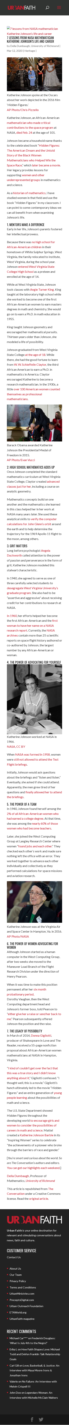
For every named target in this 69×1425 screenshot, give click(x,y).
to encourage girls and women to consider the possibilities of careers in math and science (33, 1125)
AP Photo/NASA (18, 936)
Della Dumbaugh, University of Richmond (34, 46)
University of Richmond (40, 1180)
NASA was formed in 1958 (32, 754)
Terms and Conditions (23, 1287)
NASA (11, 746)
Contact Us (14, 1257)
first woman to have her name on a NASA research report (32, 625)
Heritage (30, 50)
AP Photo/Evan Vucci (21, 460)
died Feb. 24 (24, 132)
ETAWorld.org (18, 1312)
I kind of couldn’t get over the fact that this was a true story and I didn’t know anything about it (32, 1073)
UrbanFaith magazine (22, 1318)
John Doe (15, 1392)
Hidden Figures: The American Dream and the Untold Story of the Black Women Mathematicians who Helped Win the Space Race (33, 155)
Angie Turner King (42, 289)
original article (38, 1198)
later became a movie (46, 165)
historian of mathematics (29, 193)
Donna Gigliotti (41, 1035)
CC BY (20, 746)
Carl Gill (14, 1365)
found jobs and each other (35, 846)
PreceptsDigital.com (22, 1300)
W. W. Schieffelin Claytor (30, 364)
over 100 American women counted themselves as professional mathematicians (33, 394)
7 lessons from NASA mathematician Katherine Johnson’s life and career (30, 39)
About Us (15, 1268)
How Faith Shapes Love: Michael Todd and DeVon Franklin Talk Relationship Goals (35, 1354)
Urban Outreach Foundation (26, 1306)
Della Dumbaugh (18, 1176)
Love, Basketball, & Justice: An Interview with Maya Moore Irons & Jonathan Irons (34, 1370)
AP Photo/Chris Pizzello (23, 110)
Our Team (16, 1274)
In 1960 (12, 615)
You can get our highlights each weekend (33, 1168)
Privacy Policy (18, 1281)
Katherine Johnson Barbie (36, 1135)
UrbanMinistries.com (22, 1293)
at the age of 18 (35, 354)
